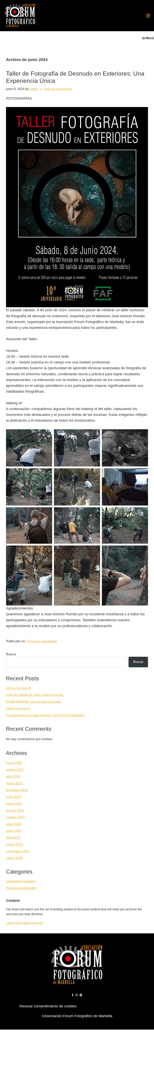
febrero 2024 (15, 810)
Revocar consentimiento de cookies (47, 1006)
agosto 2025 (15, 769)
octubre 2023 (15, 817)
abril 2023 (13, 837)
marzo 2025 (14, 783)
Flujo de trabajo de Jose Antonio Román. (35, 695)
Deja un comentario (58, 89)
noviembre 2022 (17, 851)
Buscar (11, 654)
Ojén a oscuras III (18, 688)
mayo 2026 (14, 763)
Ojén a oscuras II (18, 708)
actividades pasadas (20, 881)
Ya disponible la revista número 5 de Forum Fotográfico (45, 715)
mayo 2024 (14, 803)
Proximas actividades (41, 641)
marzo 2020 (14, 858)
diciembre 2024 (17, 790)
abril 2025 (13, 776)
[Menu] (148, 15)
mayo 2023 (14, 831)
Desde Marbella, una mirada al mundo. (33, 701)
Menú (150, 38)
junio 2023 (13, 824)
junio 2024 (13, 797)
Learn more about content (24, 923)
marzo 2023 (14, 844)
